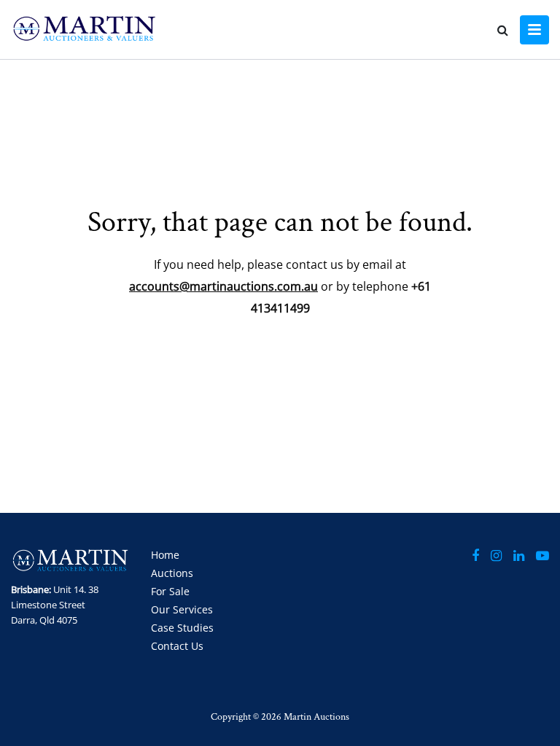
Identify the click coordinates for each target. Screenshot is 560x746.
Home (165, 555)
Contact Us (177, 646)
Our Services (182, 609)
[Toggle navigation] (534, 29)
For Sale (170, 591)
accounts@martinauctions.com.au (223, 286)
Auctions (172, 573)
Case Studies (182, 628)
